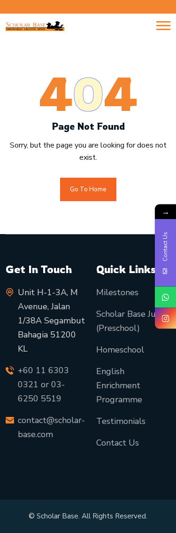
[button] (163, 25)
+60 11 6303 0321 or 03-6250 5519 (43, 384)
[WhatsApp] (165, 297)
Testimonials (120, 421)
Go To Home (88, 189)
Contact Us (117, 442)
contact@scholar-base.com (51, 427)
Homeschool (120, 349)
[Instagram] (165, 318)
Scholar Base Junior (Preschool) (133, 321)
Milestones (117, 292)
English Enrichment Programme (119, 385)
